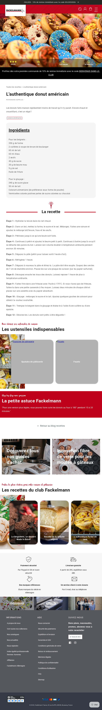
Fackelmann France (41, 705)
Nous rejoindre (12, 646)
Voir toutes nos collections (17, 629)
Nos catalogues (13, 634)
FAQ (39, 674)
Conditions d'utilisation (47, 668)
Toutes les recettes (13, 87)
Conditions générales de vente (49, 646)
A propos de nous (13, 623)
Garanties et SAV (44, 640)
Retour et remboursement (48, 651)
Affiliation (10, 660)
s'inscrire (75, 637)
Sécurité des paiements (47, 629)
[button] (96, 9)
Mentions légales (44, 657)
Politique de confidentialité (48, 663)
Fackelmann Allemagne (16, 666)
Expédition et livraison (46, 634)
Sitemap (41, 680)
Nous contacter (44, 623)
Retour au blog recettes (52, 426)
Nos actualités (12, 640)
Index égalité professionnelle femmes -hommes (18, 653)
